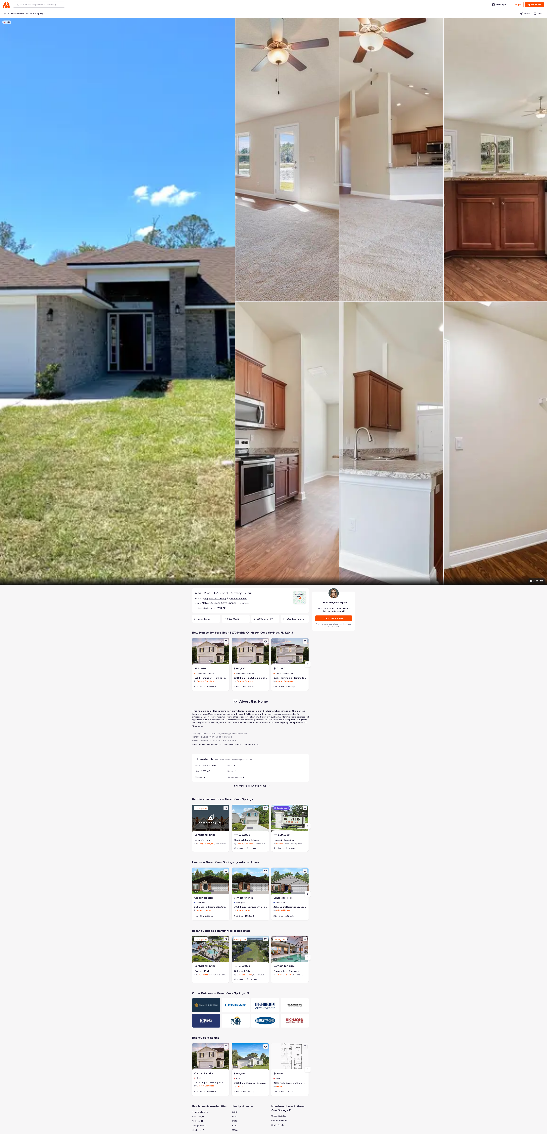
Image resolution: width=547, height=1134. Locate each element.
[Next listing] (308, 664)
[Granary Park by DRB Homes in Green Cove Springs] (210, 950)
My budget (501, 4)
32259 (234, 1121)
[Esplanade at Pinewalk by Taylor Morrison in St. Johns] (289, 950)
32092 (234, 1125)
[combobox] (39, 4)
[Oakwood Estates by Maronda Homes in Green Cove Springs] (250, 950)
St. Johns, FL (197, 1121)
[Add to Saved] (226, 641)
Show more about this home (250, 785)
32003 (234, 1116)
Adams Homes (238, 598)
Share (527, 13)
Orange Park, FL (199, 1125)
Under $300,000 (278, 1116)
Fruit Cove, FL (198, 1116)
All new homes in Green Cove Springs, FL (27, 13)
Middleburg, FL (198, 1130)
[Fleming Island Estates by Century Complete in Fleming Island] (250, 819)
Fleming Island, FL (200, 1112)
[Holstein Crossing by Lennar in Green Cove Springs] (289, 819)
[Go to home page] (6, 4)
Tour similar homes (333, 618)
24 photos (538, 580)
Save (540, 13)
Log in (518, 4)
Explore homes (534, 4)
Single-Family (277, 1125)
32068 (234, 1130)
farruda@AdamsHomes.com (234, 733)
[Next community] (308, 826)
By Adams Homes (279, 1120)
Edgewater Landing (215, 598)
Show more (197, 726)
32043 (234, 1112)
